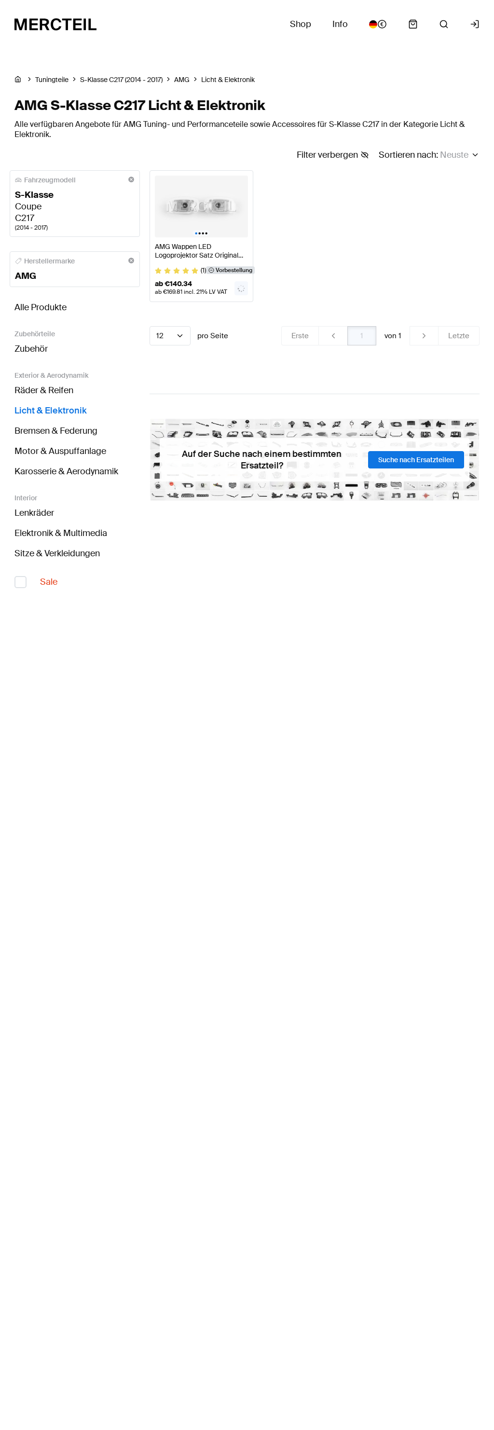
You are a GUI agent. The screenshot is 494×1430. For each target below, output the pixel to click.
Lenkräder (34, 513)
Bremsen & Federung (55, 431)
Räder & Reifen (43, 390)
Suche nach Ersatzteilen (416, 459)
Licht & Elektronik (50, 410)
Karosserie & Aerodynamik (66, 471)
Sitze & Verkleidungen (57, 553)
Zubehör (31, 349)
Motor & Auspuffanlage (60, 451)
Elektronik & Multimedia (60, 533)
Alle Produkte (40, 307)
